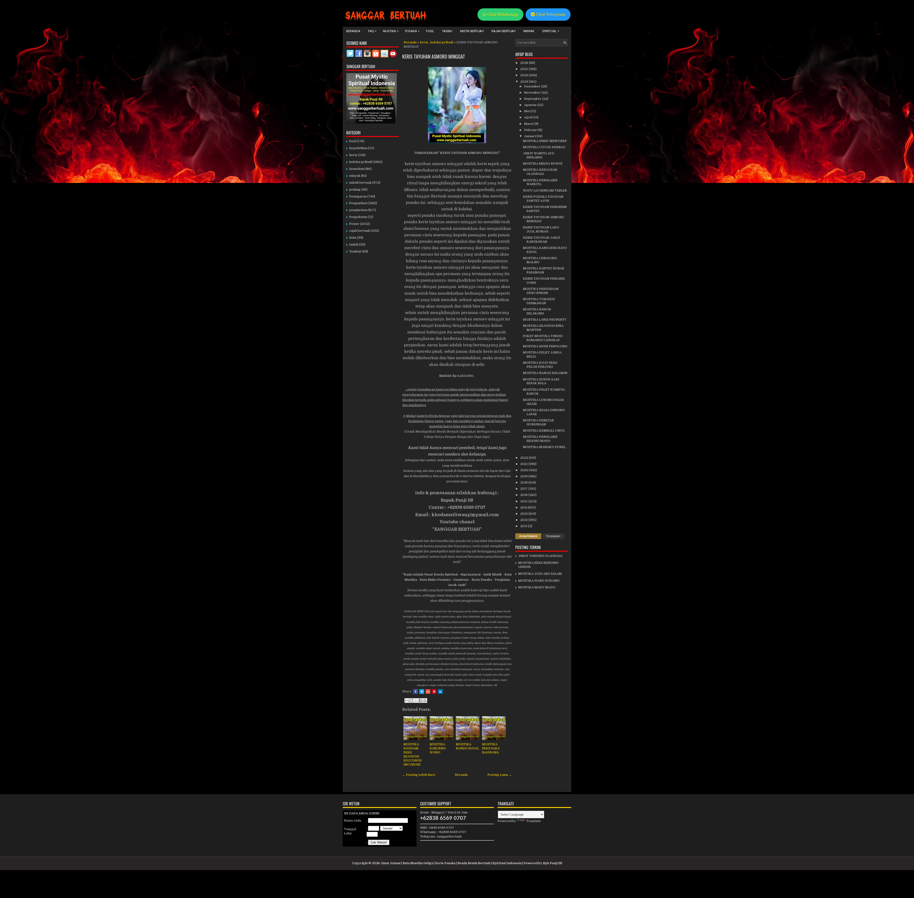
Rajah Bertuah (504, 31)
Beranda (353, 31)
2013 (524, 513)
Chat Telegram (550, 14)
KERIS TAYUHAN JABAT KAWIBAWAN (541, 239)
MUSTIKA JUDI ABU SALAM (540, 573)
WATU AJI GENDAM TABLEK (545, 190)
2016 (524, 495)
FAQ (372, 31)
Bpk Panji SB (552, 863)
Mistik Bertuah (472, 31)
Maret (529, 124)
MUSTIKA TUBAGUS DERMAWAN (539, 301)
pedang (355, 189)
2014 (524, 507)
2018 (524, 482)
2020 (524, 470)
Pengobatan (358, 217)
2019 (524, 476)
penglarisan (358, 210)
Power (354, 224)
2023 (524, 81)
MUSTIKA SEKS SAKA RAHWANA (491, 748)
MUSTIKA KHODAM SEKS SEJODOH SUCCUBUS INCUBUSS (412, 754)
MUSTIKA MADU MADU (537, 587)
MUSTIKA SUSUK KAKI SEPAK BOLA (541, 381)
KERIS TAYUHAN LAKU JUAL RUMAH (541, 229)
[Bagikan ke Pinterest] (424, 700)
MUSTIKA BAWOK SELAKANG (537, 311)
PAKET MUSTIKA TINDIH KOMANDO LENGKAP (543, 338)
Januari (530, 136)
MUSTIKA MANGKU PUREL (544, 447)
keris (424, 42)
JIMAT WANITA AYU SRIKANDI (538, 155)
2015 (524, 501)
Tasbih (447, 31)
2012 (524, 520)
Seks (353, 237)
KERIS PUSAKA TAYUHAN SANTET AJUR (543, 198)
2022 (524, 457)
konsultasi (357, 169)
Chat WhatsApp (502, 14)
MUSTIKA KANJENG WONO (438, 748)
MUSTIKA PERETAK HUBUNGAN (538, 422)
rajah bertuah (359, 230)
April (528, 117)
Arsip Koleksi (528, 536)
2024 (524, 75)
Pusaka (412, 31)
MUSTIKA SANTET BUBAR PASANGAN (543, 270)
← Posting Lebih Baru (418, 775)
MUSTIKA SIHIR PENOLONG (545, 346)
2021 (524, 464)
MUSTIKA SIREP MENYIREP (545, 141)
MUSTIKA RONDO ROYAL (467, 746)
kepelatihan (358, 148)
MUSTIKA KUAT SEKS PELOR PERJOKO (540, 364)
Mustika (390, 31)
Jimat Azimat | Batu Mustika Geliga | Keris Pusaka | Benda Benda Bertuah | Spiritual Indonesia (451, 863)
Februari (531, 130)
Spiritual (550, 31)
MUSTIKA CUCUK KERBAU (544, 147)
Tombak (355, 251)
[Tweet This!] (421, 691)
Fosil (430, 31)
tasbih (353, 244)
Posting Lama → (499, 775)
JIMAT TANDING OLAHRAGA (540, 556)
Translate (533, 821)
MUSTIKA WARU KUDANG (538, 580)
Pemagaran (358, 196)
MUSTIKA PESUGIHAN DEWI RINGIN (541, 291)
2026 (524, 63)
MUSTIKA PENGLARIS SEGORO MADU (540, 439)
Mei (527, 111)
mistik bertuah (360, 182)
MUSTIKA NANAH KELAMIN (545, 373)
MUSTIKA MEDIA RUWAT (543, 163)
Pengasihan (358, 203)
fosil (352, 141)
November (532, 92)
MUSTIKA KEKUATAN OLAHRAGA (540, 172)
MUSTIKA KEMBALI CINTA (544, 430)
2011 (524, 526)
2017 (524, 488)
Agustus (530, 105)
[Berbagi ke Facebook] (420, 700)
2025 (524, 69)
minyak (354, 175)
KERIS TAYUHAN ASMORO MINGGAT (433, 56)
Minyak (528, 31)
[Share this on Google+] (428, 691)
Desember (532, 86)
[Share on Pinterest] (434, 691)
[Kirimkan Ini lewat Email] (406, 700)
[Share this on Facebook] (415, 691)
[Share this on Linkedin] (440, 691)
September (533, 99)
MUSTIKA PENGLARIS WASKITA (540, 182)
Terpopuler (553, 536)
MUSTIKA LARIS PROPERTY (544, 319)
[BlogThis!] (411, 700)
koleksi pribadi (441, 42)
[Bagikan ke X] (415, 700)
